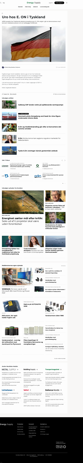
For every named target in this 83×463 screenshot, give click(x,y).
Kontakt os (42, 429)
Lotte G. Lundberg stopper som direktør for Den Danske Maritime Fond (32, 401)
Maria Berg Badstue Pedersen (13, 67)
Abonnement (20, 426)
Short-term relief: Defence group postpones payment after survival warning (54, 395)
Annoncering (20, 431)
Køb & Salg (28, 6)
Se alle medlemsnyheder (59, 358)
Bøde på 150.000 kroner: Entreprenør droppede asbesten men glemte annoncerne (33, 374)
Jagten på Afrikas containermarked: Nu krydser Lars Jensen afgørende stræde (33, 395)
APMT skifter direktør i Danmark (32, 405)
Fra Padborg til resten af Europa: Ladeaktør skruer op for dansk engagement (53, 384)
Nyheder (20, 6)
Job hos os (42, 431)
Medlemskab (20, 429)
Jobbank (35, 6)
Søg (4, 2)
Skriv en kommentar (60, 94)
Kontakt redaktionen (45, 426)
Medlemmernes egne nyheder (12, 265)
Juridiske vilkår (32, 430)
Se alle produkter (21, 434)
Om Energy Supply (44, 434)
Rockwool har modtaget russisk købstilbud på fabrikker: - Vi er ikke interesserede (33, 380)
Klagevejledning (32, 433)
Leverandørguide (44, 6)
